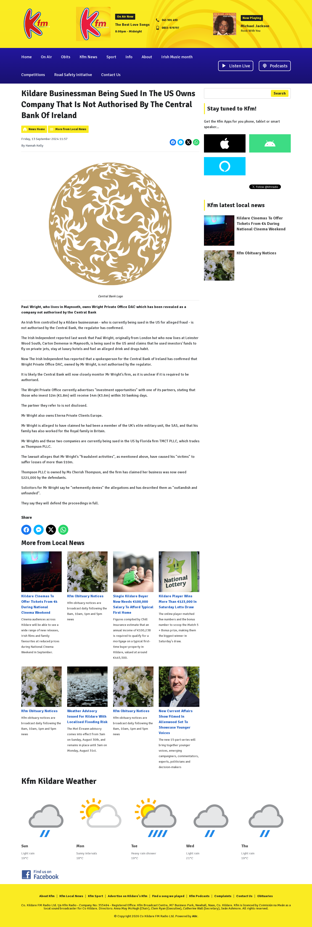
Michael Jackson (255, 26)
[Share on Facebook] (173, 142)
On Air (46, 56)
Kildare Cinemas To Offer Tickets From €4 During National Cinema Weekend (39, 604)
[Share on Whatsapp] (196, 142)
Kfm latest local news (236, 205)
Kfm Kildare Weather (59, 781)
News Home (37, 129)
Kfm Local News (71, 896)
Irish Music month (177, 56)
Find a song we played (168, 896)
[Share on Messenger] (180, 142)
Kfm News (88, 56)
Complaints (222, 896)
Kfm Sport (95, 896)
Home (26, 56)
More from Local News (70, 129)
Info (128, 56)
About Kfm (47, 896)
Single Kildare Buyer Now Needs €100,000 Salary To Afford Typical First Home (133, 604)
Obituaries (265, 896)
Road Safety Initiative (73, 74)
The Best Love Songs (132, 24)
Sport (111, 56)
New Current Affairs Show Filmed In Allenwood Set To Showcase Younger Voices (176, 722)
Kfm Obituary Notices (85, 596)
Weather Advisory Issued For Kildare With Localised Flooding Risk (87, 716)
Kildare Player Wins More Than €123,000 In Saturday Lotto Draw (178, 601)
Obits (65, 56)
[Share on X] (188, 142)
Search (280, 93)
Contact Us (111, 74)
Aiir (194, 916)
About (147, 56)
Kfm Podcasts (199, 896)
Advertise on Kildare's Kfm (127, 896)
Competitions (33, 74)
